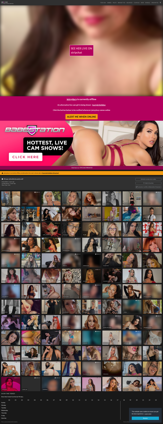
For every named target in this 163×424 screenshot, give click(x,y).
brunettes (121, 2)
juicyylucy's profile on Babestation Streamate (149, 187)
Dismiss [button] (145, 418)
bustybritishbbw (99, 105)
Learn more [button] (147, 414)
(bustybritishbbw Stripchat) (50, 173)
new (142, 2)
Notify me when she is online (149, 179)
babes (109, 2)
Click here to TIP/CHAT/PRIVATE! (82, 168)
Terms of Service (127, 421)
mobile (147, 2)
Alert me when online (81, 116)
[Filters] (160, 2)
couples (136, 2)
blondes (129, 2)
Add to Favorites (149, 183)
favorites (154, 2)
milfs (114, 2)
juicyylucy (72, 99)
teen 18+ (103, 2)
